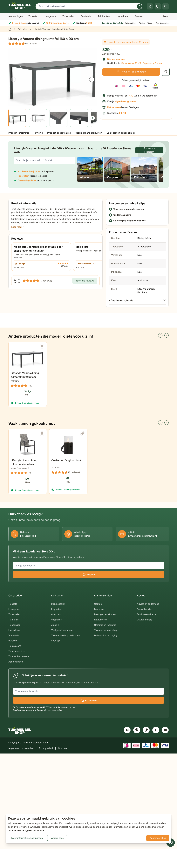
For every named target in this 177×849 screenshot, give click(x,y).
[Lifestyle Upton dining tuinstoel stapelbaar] (27, 444)
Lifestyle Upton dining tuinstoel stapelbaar (24, 462)
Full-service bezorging (106, 635)
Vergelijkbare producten (88, 132)
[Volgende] (91, 79)
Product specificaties (59, 132)
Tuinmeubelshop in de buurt (65, 635)
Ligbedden (122, 16)
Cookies (62, 748)
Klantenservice (162, 23)
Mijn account (58, 603)
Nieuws (150, 23)
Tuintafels (86, 16)
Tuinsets (32, 16)
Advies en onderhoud (148, 603)
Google (40, 710)
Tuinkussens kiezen (147, 614)
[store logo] (19, 5)
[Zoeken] (139, 6)
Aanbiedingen (15, 16)
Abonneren (91, 700)
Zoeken (91, 574)
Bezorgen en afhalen (105, 614)
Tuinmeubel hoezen (18, 656)
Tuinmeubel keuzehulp (106, 630)
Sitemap (55, 640)
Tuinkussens (14, 645)
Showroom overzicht (149, 150)
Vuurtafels (13, 635)
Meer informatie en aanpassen (27, 838)
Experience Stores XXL (112, 23)
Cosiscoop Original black (66, 460)
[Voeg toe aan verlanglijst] (166, 72)
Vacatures (56, 619)
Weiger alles (57, 838)
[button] (23, 44)
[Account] (150, 6)
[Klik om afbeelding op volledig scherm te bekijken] (52, 77)
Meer (166, 16)
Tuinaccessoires (16, 651)
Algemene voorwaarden (20, 748)
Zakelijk (55, 625)
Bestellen (99, 609)
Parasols (138, 16)
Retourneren (100, 619)
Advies (142, 23)
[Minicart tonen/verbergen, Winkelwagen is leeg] (165, 6)
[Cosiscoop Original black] (68, 444)
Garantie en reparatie (105, 625)
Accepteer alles (158, 838)
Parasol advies (144, 609)
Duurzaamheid (144, 619)
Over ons (56, 614)
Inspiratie (56, 609)
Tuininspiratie (131, 23)
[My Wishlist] (158, 6)
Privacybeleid (62, 707)
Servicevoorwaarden (22, 710)
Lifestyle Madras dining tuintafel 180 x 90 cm (25, 375)
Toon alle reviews (85, 280)
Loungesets (50, 16)
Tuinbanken (104, 16)
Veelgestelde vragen (61, 630)
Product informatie (18, 132)
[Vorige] (13, 79)
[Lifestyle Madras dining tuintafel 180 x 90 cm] (27, 357)
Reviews (38, 132)
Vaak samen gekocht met (121, 132)
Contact (98, 603)
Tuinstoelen (68, 16)
